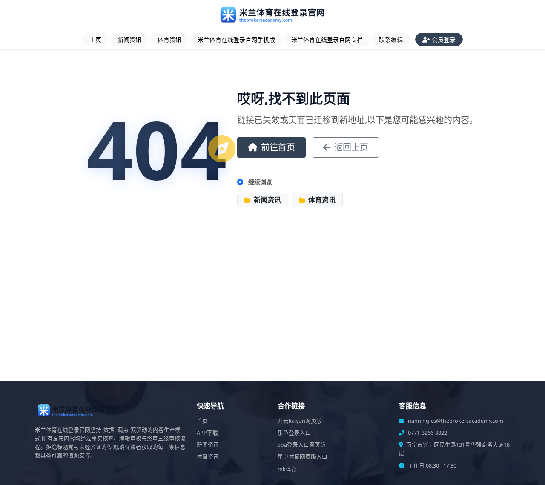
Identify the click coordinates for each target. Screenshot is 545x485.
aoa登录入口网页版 (302, 444)
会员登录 (444, 39)
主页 (95, 39)
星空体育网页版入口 (302, 456)
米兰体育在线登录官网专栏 (327, 39)
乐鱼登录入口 (294, 432)
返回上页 (351, 147)
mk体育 (287, 469)
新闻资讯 (129, 39)
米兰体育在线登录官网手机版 (236, 39)
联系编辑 (391, 39)
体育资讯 (169, 39)
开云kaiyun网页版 (300, 420)
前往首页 (278, 147)
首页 (202, 420)
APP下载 (207, 432)
